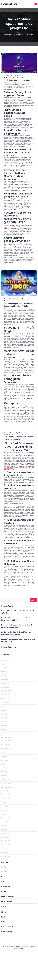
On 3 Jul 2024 (8, 75)
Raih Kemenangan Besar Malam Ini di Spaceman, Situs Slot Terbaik (18, 305)
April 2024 (4, 768)
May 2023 (4, 810)
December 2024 (6, 737)
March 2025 (4, 725)
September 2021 (6, 845)
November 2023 (6, 787)
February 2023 (5, 818)
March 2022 (4, 829)
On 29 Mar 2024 (8, 432)
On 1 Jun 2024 (8, 299)
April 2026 (4, 675)
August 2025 (5, 706)
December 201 (5, 856)
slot (25, 299)
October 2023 (5, 791)
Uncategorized (10, 77)
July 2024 (4, 756)
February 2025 (5, 729)
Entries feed (5, 922)
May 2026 (4, 672)
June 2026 (4, 668)
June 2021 (4, 848)
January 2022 (5, 837)
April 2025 (4, 722)
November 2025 (6, 695)
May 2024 (4, 764)
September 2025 (6, 702)
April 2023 (4, 814)
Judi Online (5, 872)
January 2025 (5, 733)
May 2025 (4, 718)
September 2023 (6, 795)
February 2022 (5, 833)
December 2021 (5, 841)
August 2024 (5, 752)
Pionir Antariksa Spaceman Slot (17, 80)
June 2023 (4, 806)
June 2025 (4, 714)
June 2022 (4, 822)
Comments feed (7, 927)
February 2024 (5, 775)
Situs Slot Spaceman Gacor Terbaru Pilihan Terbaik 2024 (18, 438)
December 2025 (6, 691)
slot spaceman (13, 225)
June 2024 (4, 760)
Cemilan (4, 867)
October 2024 (5, 745)
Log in (3, 917)
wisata (3, 906)
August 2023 (5, 798)
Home (18, 32)
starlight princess (7, 896)
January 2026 (5, 687)
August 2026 (5, 660)
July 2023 (4, 802)
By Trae (17, 75)
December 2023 (6, 783)
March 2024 (4, 772)
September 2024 (6, 748)
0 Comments (22, 77)
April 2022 (4, 825)
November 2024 (6, 741)
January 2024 (5, 779)
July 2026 (4, 664)
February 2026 (5, 683)
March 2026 (4, 679)
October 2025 (5, 698)
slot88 (3, 891)
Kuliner (3, 877)
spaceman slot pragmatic (18, 315)
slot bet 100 (5, 887)
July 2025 (4, 710)
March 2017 (4, 852)
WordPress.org (6, 932)
